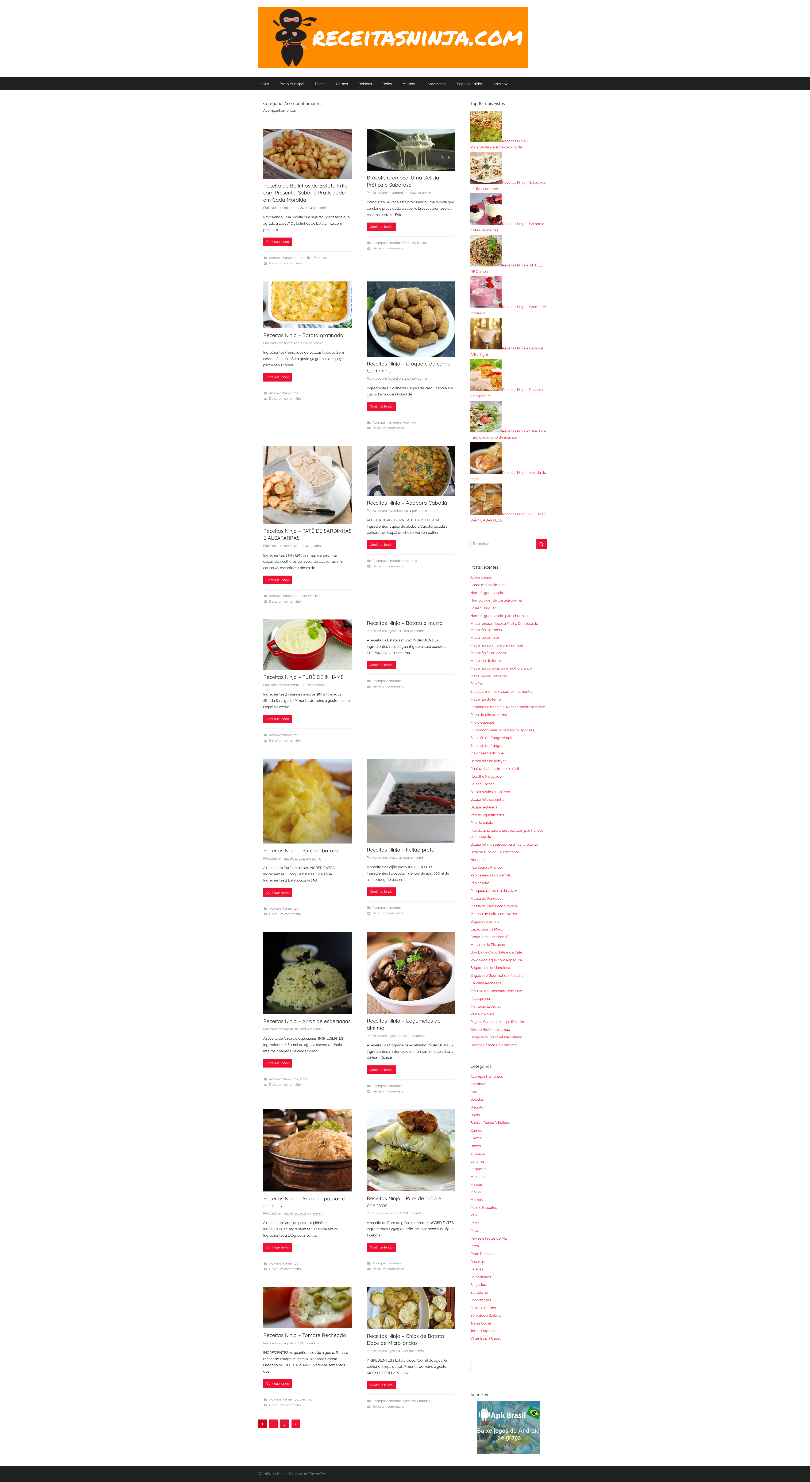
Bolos (387, 84)
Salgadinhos (480, 1277)
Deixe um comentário (285, 263)
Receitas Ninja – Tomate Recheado (304, 1335)
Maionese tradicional (487, 753)
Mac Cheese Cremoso (488, 676)
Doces (320, 84)
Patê (474, 1230)
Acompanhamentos (283, 258)
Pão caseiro (479, 883)
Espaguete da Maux (486, 929)
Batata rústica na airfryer (490, 792)
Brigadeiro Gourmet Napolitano (496, 1037)
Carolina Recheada (486, 983)
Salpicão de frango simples (492, 738)
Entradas (320, 258)
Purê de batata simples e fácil (494, 768)
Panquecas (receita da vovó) (493, 890)
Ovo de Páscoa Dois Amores (493, 1045)
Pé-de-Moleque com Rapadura (496, 960)
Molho (475, 1192)
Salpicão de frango (485, 745)
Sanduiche (479, 1292)
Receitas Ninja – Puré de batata (300, 850)
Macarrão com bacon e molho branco (501, 668)
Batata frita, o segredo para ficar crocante (504, 844)
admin (323, 208)
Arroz (303, 1079)
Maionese (478, 1177)
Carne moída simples (487, 585)
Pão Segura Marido (486, 867)
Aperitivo (500, 84)
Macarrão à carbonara (488, 653)
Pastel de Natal (482, 1014)
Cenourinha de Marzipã (489, 937)
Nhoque (477, 860)
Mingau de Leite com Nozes (493, 914)
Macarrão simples (485, 637)
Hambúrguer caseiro (487, 593)
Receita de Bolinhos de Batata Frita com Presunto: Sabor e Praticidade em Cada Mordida (305, 192)
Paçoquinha (480, 998)
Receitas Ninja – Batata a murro (405, 623)
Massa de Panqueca (486, 898)
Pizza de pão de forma (488, 715)
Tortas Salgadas (483, 1331)
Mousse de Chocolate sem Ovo (496, 991)
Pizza (474, 1246)
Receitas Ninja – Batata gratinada (303, 335)
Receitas (477, 1261)
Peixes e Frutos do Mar (489, 1238)
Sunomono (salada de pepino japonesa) (502, 730)
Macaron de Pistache (487, 945)
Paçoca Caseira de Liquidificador (497, 1022)
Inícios (264, 84)
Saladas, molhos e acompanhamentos (501, 691)
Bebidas (365, 84)
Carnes (342, 84)
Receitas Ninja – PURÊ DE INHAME (303, 677)
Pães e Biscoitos (483, 1207)
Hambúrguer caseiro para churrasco (499, 616)
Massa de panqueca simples (493, 906)
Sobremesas (435, 84)
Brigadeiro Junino (485, 921)
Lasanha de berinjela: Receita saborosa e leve (507, 707)
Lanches (306, 1399)
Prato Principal (292, 84)
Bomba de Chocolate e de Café (496, 952)
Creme (476, 1138)
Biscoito (476, 1107)
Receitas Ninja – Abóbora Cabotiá (407, 503)
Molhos (476, 1200)
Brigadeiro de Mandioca (490, 968)
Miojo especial (482, 722)
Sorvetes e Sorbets (485, 1315)
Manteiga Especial (485, 1006)
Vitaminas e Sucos (485, 1339)
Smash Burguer (483, 608)
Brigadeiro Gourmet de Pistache (497, 975)
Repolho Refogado (486, 776)
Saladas (422, 243)
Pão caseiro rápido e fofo (490, 875)
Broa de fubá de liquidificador (494, 852)
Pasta (474, 1223)
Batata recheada (483, 807)
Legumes (410, 561)
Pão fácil (477, 684)
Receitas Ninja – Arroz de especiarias (307, 1021)
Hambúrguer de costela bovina (496, 600)
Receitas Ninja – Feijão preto (401, 849)
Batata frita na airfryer (488, 761)
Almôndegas (481, 577)
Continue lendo (277, 242)
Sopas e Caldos (470, 84)
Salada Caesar (482, 784)
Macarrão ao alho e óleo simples (497, 645)
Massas (408, 84)
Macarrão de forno (485, 661)
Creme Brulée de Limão (490, 1029)
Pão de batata (481, 822)
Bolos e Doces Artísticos (490, 1123)
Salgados (478, 1284)
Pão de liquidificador (487, 815)
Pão (473, 1215)
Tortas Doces (480, 1323)
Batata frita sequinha (487, 799)
